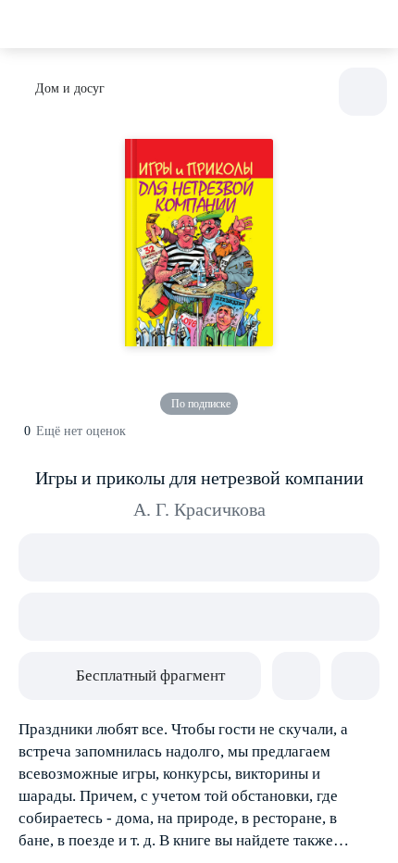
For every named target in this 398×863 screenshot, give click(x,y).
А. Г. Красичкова (199, 509)
